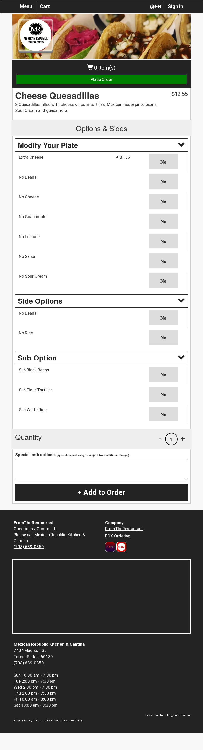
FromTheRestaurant (124, 528)
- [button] (160, 438)
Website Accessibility (68, 720)
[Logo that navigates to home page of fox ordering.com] (120, 547)
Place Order (101, 79)
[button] (166, 161)
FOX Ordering (117, 535)
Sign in (175, 6)
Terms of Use (43, 720)
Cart (45, 6)
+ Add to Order (101, 492)
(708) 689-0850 (29, 546)
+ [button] (182, 438)
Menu (26, 6)
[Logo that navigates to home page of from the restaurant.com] (110, 547)
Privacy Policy (23, 720)
